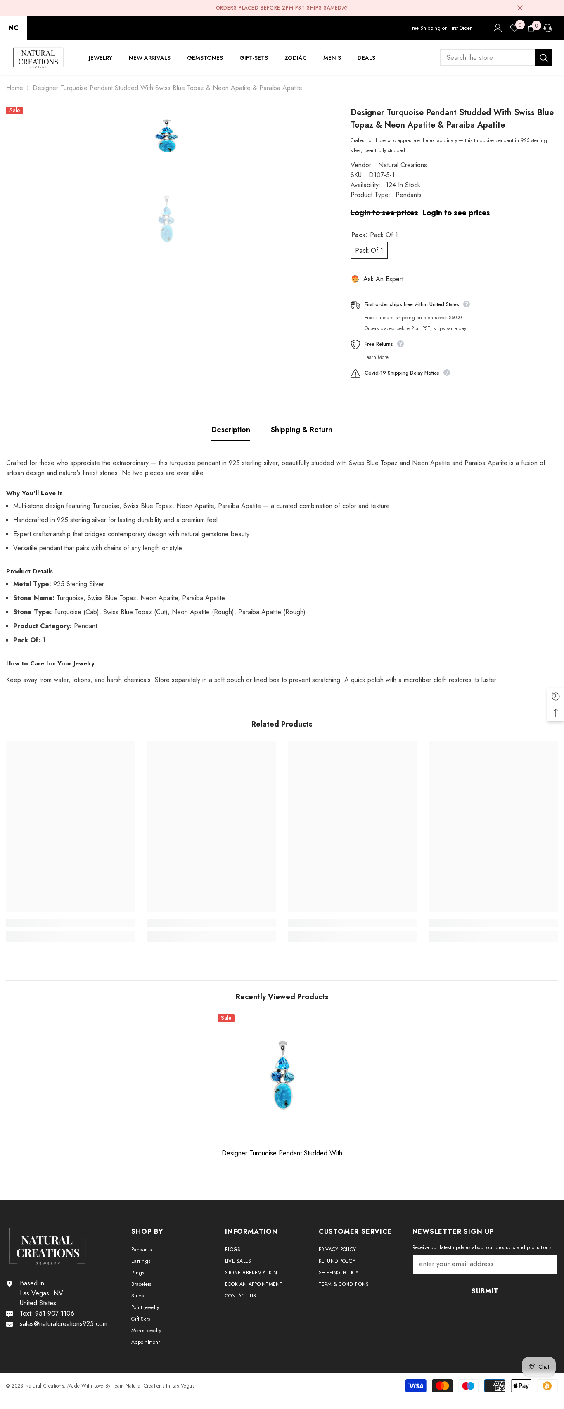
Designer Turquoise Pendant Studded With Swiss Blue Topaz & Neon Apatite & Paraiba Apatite (282, 1153)
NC (14, 28)
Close (520, 8)
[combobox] (487, 57)
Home (14, 88)
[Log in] (498, 28)
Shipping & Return (301, 429)
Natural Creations (402, 165)
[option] (166, 138)
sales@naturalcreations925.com (63, 1323)
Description (230, 429)
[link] (70, 923)
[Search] (496, 57)
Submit (485, 1291)
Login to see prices (384, 212)
